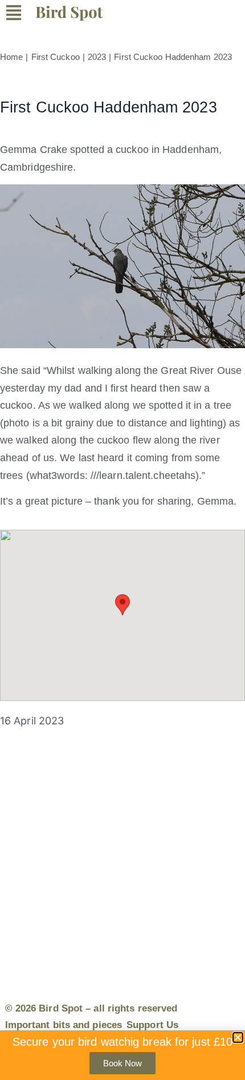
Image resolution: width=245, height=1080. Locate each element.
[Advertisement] (122, 855)
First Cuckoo (55, 57)
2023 (97, 57)
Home (11, 57)
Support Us (152, 1024)
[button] (20, 15)
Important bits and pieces (63, 1024)
